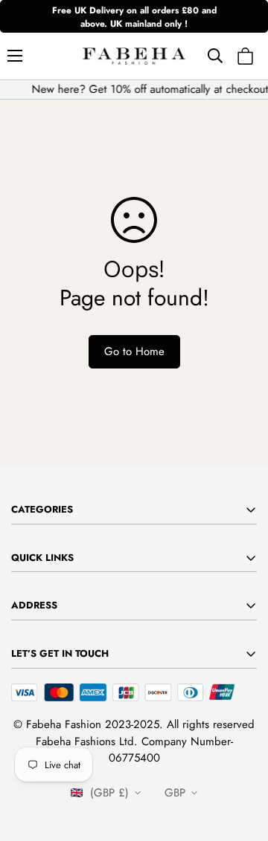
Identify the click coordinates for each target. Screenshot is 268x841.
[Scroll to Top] (241, 762)
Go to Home (134, 351)
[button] (245, 56)
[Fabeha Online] (134, 56)
